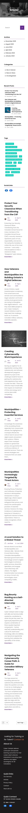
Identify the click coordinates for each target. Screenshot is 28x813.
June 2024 (9, 47)
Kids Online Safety (11, 166)
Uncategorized (11, 76)
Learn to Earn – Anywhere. (13, 169)
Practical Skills (15, 172)
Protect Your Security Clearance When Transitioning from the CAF (13, 92)
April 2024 (9, 50)
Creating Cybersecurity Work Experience (17, 110)
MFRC (7, 172)
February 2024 (10, 53)
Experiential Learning (11, 156)
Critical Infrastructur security (13, 150)
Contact (6, 786)
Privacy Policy (8, 783)
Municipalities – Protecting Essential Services (13, 117)
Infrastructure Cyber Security (13, 159)
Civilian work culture (11, 147)
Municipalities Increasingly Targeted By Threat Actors (13, 124)
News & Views (10, 73)
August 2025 (10, 44)
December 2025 (11, 41)
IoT (15, 162)
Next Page (21, 722)
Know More (8, 257)
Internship (8, 162)
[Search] (22, 28)
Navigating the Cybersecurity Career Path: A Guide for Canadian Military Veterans (13, 662)
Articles (6, 779)
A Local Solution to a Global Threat (13, 538)
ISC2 (20, 162)
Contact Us (19, 739)
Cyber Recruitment (11, 153)
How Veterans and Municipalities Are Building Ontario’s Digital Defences (13, 101)
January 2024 (10, 56)
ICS (20, 156)
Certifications (9, 144)
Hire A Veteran (11, 70)
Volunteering (9, 175)
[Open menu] (14, 1)
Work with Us (8, 789)
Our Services (8, 776)
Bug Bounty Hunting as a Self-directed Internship (13, 598)
